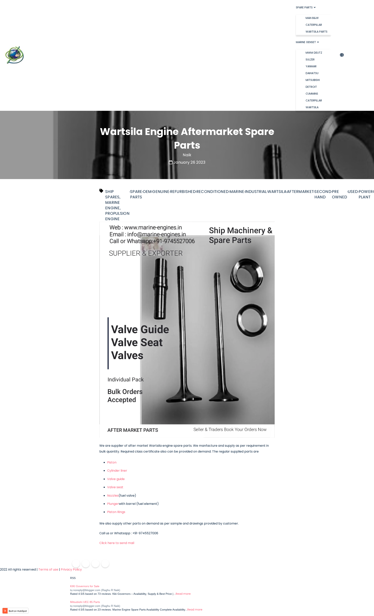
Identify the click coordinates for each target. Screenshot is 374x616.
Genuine (160, 191)
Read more (183, 594)
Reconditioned (212, 191)
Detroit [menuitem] (311, 87)
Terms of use (48, 569)
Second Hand (322, 194)
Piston (112, 462)
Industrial (256, 191)
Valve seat (115, 487)
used (353, 191)
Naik (187, 155)
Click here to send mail (116, 543)
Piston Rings (116, 512)
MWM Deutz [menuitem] (314, 53)
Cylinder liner (117, 471)
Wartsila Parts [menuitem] (316, 32)
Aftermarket (300, 191)
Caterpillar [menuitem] (314, 25)
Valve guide (116, 479)
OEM (147, 191)
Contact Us (358, 55)
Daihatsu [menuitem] (312, 73)
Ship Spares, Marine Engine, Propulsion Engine (117, 205)
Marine (236, 191)
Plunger (113, 504)
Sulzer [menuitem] (310, 59)
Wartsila (276, 191)
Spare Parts (136, 194)
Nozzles (113, 496)
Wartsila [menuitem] (312, 107)
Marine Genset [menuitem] (306, 42)
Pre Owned (339, 194)
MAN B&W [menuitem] (312, 18)
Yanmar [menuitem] (311, 66)
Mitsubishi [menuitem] (313, 80)
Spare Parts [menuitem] (304, 7)
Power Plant (366, 194)
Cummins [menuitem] (312, 94)
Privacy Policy (71, 569)
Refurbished (183, 191)
